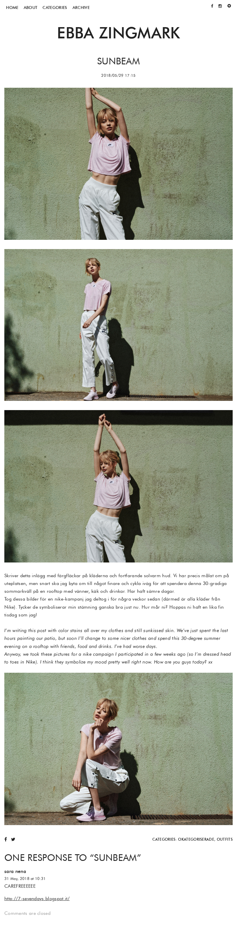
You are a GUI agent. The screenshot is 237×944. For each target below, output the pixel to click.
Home (12, 7)
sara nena (15, 871)
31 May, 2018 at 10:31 (25, 878)
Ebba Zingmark (118, 32)
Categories (54, 7)
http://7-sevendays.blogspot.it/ (37, 898)
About (31, 7)
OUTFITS (225, 839)
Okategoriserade (196, 839)
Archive (81, 7)
